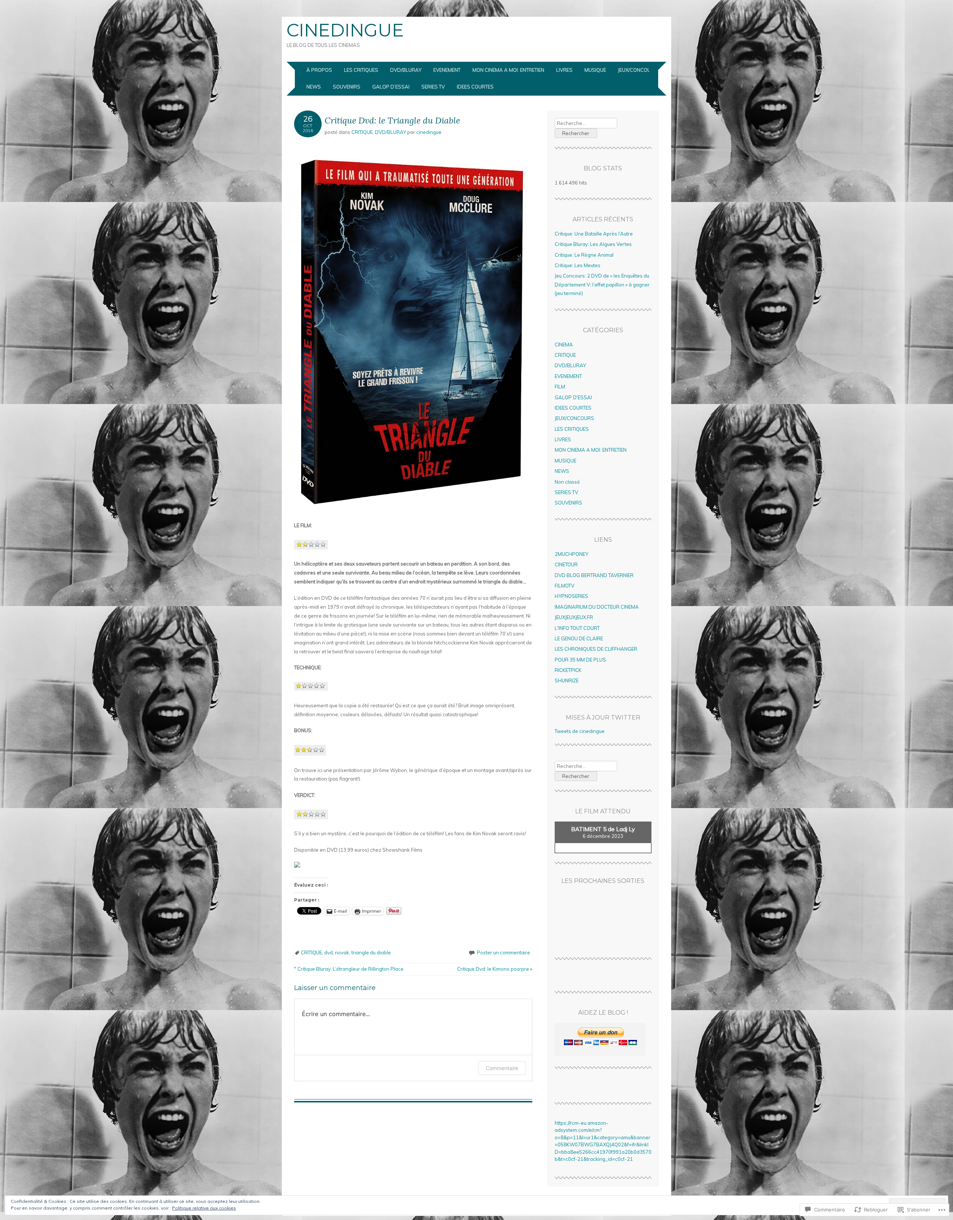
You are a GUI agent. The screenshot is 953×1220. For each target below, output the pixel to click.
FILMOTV (564, 586)
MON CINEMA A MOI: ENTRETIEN (508, 70)
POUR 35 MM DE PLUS (580, 660)
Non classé (567, 482)
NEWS (313, 87)
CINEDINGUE (345, 30)
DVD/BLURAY (405, 70)
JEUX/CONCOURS (637, 70)
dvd (328, 952)
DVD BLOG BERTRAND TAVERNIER (594, 575)
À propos (319, 70)
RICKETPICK (568, 670)
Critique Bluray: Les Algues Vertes (593, 244)
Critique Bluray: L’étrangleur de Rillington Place (349, 969)
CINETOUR (566, 564)
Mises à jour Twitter (603, 717)
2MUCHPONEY (571, 554)
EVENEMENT (446, 70)
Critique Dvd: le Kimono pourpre (494, 969)
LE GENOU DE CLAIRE (579, 638)
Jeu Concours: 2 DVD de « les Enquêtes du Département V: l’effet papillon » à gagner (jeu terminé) (602, 284)
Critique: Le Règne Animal (584, 255)
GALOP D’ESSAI (390, 87)
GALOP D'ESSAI (573, 397)
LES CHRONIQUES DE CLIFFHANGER (596, 649)
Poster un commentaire (503, 952)
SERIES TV (433, 87)
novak (342, 952)
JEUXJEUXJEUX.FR (574, 617)
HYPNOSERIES (571, 596)
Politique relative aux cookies (204, 1208)
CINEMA (564, 345)
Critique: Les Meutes (577, 265)
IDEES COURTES (475, 87)
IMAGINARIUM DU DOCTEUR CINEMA (597, 607)
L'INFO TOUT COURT (577, 628)
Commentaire (502, 1068)
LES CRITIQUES (361, 70)
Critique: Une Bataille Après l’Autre (594, 234)
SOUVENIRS (346, 87)
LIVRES (564, 70)
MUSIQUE (595, 70)
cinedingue (429, 132)
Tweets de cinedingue (580, 731)
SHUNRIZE (567, 680)
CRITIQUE (362, 132)
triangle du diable (371, 952)
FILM (560, 387)
